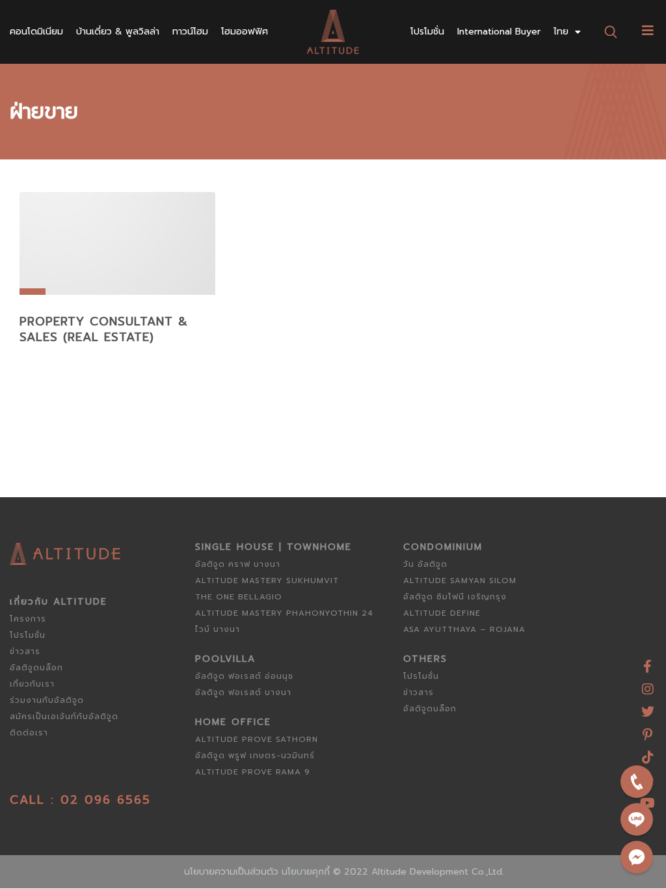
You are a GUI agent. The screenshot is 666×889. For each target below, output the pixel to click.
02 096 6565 (105, 800)
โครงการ (28, 619)
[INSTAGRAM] (647, 684)
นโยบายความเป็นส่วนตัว (231, 872)
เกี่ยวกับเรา (32, 684)
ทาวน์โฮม (190, 31)
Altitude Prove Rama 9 (252, 772)
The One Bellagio (238, 597)
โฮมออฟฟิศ (244, 31)
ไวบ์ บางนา (217, 629)
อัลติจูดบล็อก (36, 668)
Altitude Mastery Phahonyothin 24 (284, 613)
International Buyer (498, 31)
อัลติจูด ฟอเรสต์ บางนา (243, 692)
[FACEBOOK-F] (647, 661)
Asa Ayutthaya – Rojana (464, 629)
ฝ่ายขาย (44, 112)
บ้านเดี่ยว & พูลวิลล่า (117, 31)
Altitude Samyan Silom (459, 580)
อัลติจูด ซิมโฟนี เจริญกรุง (455, 597)
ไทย (560, 31)
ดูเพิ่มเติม (117, 269)
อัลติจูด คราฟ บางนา (237, 564)
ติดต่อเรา (29, 733)
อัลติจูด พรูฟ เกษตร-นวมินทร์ (255, 755)
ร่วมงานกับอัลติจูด (47, 700)
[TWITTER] (647, 707)
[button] (611, 31)
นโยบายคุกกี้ (306, 872)
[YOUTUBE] (647, 798)
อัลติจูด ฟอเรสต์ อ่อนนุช (244, 676)
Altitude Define (442, 613)
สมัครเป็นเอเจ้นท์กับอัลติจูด (64, 716)
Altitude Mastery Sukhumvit (267, 580)
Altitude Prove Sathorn (256, 739)
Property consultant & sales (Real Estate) (104, 329)
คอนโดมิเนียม (36, 31)
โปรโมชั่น (427, 31)
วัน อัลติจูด (425, 564)
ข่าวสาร (25, 651)
